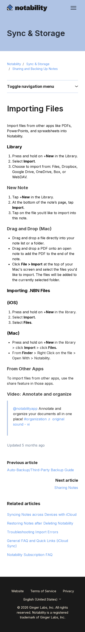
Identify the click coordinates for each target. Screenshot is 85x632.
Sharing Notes (66, 487)
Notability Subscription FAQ (30, 554)
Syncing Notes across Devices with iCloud (41, 514)
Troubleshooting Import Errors (32, 532)
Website (17, 591)
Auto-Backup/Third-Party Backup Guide (40, 470)
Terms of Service (43, 591)
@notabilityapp (25, 408)
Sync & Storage (37, 64)
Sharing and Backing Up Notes (35, 69)
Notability (14, 64)
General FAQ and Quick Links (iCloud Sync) (37, 543)
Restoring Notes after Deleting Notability (40, 523)
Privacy (68, 591)
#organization (35, 419)
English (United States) (40, 599)
